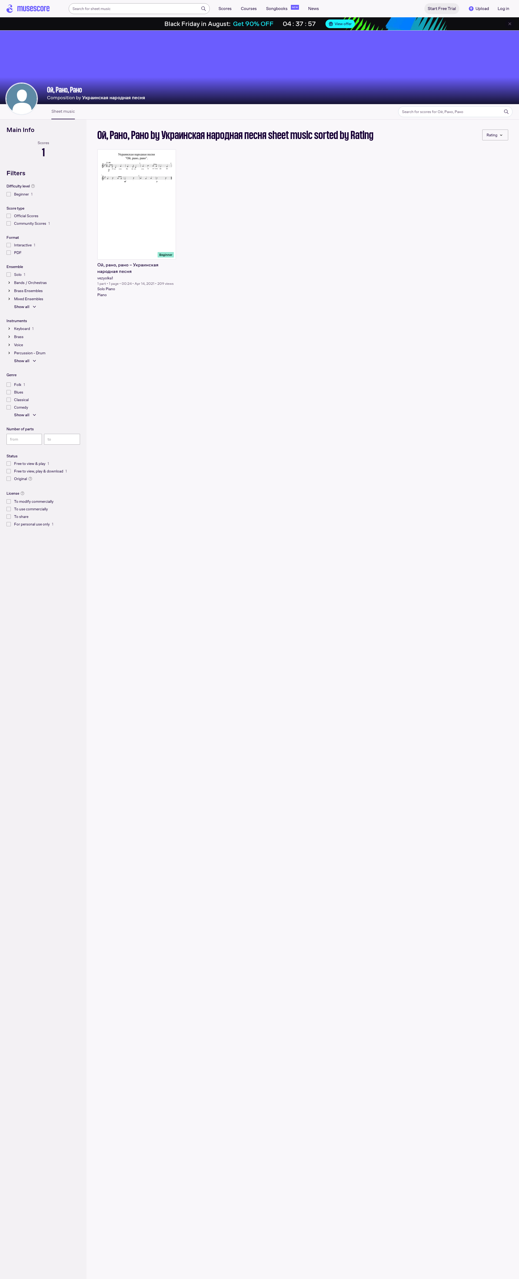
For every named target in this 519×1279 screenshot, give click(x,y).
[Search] (203, 9)
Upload (482, 8)
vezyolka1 (105, 278)
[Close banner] (510, 24)
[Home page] (28, 8)
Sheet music (63, 111)
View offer (343, 24)
